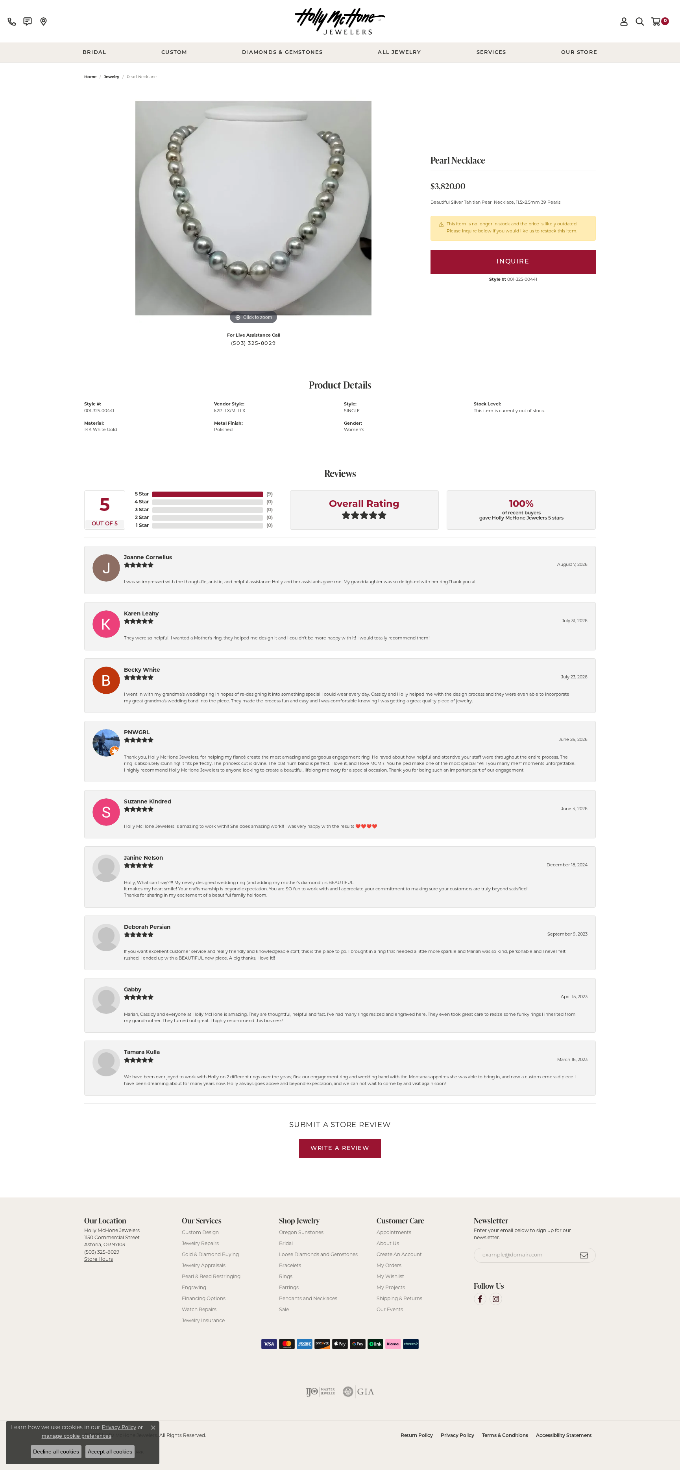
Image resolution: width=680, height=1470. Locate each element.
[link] (12, 21)
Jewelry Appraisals (203, 1266)
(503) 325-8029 (253, 343)
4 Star (142, 502)
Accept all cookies (110, 1451)
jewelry (111, 77)
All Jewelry (399, 52)
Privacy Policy (457, 1435)
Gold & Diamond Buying (210, 1255)
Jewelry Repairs (200, 1244)
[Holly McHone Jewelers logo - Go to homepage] (340, 21)
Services (491, 52)
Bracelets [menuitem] (290, 1266)
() (269, 494)
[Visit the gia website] (358, 1392)
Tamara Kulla (142, 1052)
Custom (174, 52)
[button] (624, 21)
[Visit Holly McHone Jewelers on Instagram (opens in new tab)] (496, 1299)
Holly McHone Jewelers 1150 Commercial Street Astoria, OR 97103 (112, 1245)
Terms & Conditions (505, 1435)
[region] (253, 208)
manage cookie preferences (76, 1436)
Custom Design (200, 1233)
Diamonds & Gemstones (282, 52)
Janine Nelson (143, 858)
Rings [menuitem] (285, 1277)
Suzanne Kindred (147, 802)
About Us (388, 1244)
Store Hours (98, 1259)
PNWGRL (137, 732)
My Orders (389, 1266)
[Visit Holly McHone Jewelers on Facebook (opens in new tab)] (480, 1299)
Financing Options (203, 1299)
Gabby (132, 990)
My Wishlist (390, 1277)
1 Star (142, 525)
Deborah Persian (147, 927)
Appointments (394, 1233)
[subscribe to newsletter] (584, 1255)
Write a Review (339, 1148)
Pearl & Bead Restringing (211, 1277)
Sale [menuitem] (284, 1310)
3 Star (142, 510)
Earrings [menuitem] (289, 1288)
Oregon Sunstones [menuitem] (301, 1233)
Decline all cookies (56, 1451)
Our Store (579, 52)
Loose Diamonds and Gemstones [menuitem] (318, 1255)
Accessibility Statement (564, 1435)
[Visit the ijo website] (320, 1392)
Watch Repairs (199, 1310)
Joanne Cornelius (148, 557)
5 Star (142, 494)
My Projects (391, 1288)
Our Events (390, 1310)
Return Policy (417, 1435)
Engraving (194, 1288)
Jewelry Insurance (203, 1321)
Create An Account (399, 1255)
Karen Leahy (141, 614)
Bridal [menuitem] (286, 1244)
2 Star (142, 518)
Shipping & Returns (399, 1299)
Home (90, 77)
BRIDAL (94, 52)
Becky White (142, 670)
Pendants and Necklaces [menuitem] (308, 1299)
